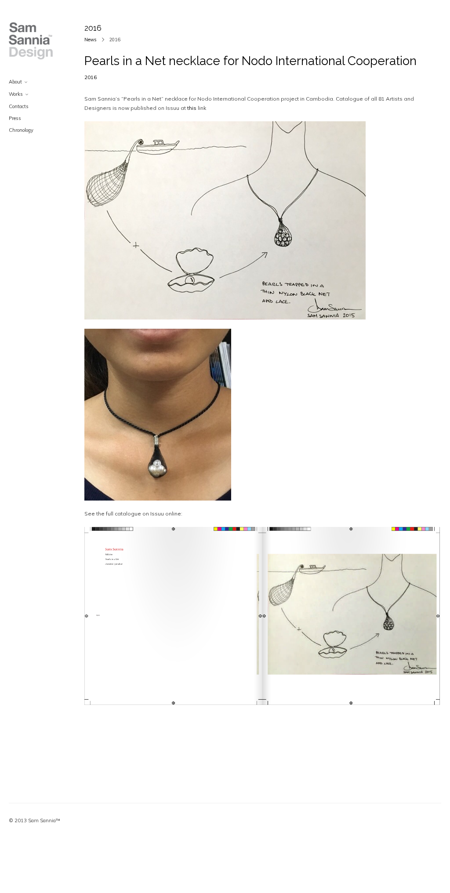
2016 (90, 77)
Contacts (19, 106)
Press (15, 118)
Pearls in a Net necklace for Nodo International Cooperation (250, 61)
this (191, 108)
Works (16, 94)
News (90, 39)
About (15, 82)
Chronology (21, 130)
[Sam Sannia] (31, 41)
